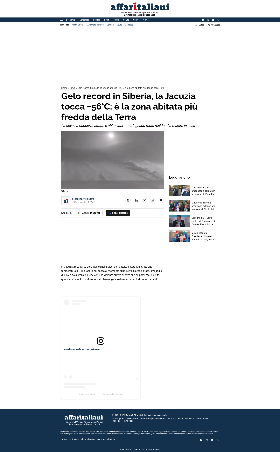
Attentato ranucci (95, 25)
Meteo (201, 25)
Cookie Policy (138, 450)
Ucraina (110, 25)
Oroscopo (215, 25)
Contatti (63, 439)
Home (64, 88)
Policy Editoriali (76, 439)
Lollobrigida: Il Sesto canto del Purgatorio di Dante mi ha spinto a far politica (203, 221)
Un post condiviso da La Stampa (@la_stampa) (101, 394)
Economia (70, 20)
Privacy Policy (125, 450)
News (116, 20)
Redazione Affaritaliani (83, 199)
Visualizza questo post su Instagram (82, 349)
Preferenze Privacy (153, 450)
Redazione (90, 439)
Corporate (84, 20)
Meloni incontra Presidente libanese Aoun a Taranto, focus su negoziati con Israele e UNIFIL (203, 236)
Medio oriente (78, 25)
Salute (126, 20)
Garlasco (129, 25)
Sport (135, 20)
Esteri (106, 20)
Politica (96, 20)
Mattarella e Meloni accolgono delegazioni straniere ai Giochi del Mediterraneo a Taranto (203, 206)
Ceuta (119, 25)
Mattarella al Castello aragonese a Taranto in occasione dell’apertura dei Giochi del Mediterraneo (203, 191)
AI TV (145, 20)
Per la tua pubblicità (106, 439)
